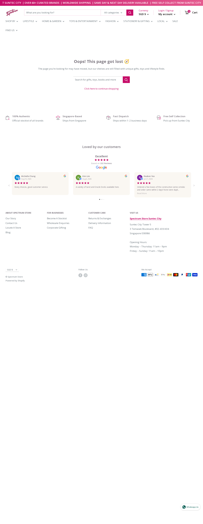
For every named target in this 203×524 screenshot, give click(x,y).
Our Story (11, 218)
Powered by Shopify (15, 280)
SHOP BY (10, 21)
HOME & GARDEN (51, 21)
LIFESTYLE (28, 21)
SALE (175, 21)
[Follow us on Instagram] (86, 275)
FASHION (111, 21)
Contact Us (11, 223)
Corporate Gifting (56, 227)
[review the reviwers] (65, 176)
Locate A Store (13, 227)
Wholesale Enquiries (58, 223)
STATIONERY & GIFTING (136, 21)
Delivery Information (99, 223)
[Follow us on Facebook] (80, 275)
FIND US (10, 30)
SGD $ (10, 269)
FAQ (90, 227)
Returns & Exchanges (99, 218)
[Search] (129, 13)
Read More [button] (142, 193)
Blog (8, 232)
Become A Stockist (57, 218)
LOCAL (161, 21)
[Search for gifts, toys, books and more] (126, 79)
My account (165, 14)
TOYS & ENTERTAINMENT (83, 21)
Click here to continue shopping (101, 88)
